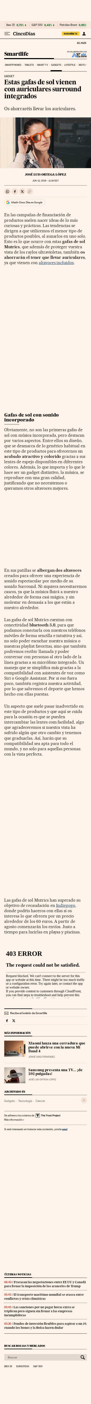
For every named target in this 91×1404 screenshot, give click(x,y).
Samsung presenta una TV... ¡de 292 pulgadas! (55, 1072)
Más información (13, 1119)
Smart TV (42, 65)
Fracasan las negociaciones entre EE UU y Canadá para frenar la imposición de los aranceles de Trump (45, 1284)
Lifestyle (69, 65)
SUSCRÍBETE (71, 33)
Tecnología (25, 1101)
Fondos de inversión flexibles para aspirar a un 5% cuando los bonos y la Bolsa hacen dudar (45, 1326)
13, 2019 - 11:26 (45, 180)
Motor (83, 65)
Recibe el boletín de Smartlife (28, 1013)
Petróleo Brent (68, 25)
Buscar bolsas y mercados (24, 1345)
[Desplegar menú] (7, 33)
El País (81, 43)
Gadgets (56, 65)
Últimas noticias (17, 1274)
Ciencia (40, 1101)
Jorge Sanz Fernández (41, 1056)
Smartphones (13, 65)
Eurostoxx (22, 1366)
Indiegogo (65, 905)
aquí (64, 1129)
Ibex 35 (10, 25)
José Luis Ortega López (45, 174)
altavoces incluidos (56, 262)
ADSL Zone (76, 55)
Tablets (29, 65)
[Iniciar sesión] (84, 34)
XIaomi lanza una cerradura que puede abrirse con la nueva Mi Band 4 (56, 1047)
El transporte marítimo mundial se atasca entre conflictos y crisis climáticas (44, 1297)
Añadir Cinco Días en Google (26, 202)
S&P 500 (37, 25)
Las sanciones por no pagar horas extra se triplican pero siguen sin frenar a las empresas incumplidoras (39, 1311)
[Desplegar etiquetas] (84, 1100)
